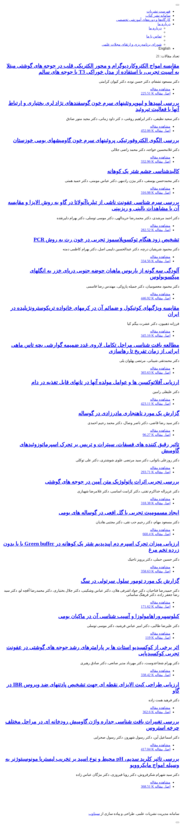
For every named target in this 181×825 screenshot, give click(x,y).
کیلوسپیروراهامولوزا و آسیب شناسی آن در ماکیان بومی (118, 616)
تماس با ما (154, 36)
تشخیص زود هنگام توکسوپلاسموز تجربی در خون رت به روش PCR (106, 239)
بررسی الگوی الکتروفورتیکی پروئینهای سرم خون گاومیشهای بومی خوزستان (96, 140)
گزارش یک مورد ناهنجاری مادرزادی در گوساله (128, 413)
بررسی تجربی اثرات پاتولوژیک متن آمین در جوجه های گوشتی (112, 482)
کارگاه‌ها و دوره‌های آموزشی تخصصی (143, 20)
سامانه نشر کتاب (157, 15)
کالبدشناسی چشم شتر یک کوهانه (143, 171)
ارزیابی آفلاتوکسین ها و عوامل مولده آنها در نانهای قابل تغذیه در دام (105, 382)
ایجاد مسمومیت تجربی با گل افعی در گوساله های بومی (119, 512)
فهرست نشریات (158, 11)
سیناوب (94, 814)
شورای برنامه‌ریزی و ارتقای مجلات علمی (132, 44)
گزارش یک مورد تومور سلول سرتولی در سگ (130, 581)
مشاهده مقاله (160, 89)
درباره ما (164, 24)
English (164, 48)
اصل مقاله (155, 93)
